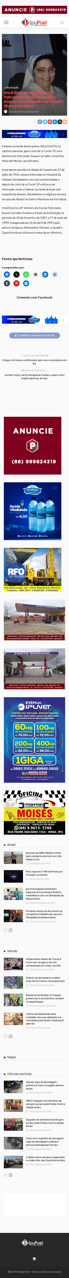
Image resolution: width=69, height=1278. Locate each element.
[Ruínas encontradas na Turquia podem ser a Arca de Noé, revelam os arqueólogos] (13, 1000)
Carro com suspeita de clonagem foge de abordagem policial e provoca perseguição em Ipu (45, 1142)
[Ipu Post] (34, 22)
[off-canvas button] (6, 22)
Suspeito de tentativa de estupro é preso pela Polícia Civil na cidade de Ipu (45, 1123)
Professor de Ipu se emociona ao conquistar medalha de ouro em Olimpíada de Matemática (44, 914)
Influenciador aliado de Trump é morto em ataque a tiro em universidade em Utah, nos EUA (43, 962)
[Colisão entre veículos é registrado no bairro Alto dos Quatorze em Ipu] (13, 1162)
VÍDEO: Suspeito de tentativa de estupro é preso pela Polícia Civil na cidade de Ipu (45, 1104)
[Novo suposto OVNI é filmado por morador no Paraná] (13, 876)
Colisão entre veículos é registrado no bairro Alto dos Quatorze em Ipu (45, 1159)
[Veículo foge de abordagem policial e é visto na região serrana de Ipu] (13, 1087)
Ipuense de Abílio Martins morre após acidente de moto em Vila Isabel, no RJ (44, 856)
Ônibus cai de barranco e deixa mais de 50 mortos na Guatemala (45, 979)
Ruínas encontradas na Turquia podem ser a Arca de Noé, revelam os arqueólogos (45, 998)
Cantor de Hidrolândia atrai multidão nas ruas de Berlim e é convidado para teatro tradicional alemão (44, 1018)
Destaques (12, 88)
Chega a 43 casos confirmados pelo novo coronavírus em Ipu (34, 362)
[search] (62, 22)
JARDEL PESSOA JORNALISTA (23, 111)
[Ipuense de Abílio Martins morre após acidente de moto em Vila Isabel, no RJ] (13, 857)
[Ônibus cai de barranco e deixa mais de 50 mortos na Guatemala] (13, 982)
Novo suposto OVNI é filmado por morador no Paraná (44, 873)
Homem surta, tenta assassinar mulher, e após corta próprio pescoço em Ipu (34, 376)
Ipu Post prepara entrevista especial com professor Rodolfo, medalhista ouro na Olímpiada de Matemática (45, 893)
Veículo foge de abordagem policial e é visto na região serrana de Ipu (45, 1085)
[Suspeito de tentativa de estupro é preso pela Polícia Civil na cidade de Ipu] (13, 1124)
